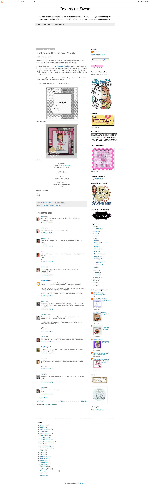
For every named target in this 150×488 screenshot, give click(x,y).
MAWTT (42, 450)
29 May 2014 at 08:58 (47, 394)
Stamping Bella (44, 462)
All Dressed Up (44, 205)
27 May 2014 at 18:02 (47, 246)
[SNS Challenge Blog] (102, 219)
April (96, 270)
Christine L (44, 314)
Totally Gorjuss (97, 339)
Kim (42, 374)
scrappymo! (44, 280)
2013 (94, 280)
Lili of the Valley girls (45, 448)
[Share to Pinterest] (64, 203)
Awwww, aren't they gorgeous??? (99, 261)
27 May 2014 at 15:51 (47, 222)
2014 (94, 226)
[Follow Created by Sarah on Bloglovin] (100, 61)
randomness (43, 475)
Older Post (84, 401)
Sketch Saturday (98, 293)
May (96, 238)
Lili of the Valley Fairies (46, 439)
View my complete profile (98, 54)
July (96, 233)
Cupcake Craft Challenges (101, 359)
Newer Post (40, 401)
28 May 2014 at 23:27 (47, 368)
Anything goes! (98, 265)
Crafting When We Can (100, 299)
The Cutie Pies (44, 466)
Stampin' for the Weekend (100, 353)
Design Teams (47, 24)
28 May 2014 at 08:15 (47, 341)
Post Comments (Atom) (50, 404)
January (97, 277)
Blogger (82, 483)
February (97, 275)
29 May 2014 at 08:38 (47, 382)
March (96, 272)
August (97, 231)
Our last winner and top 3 (99, 354)
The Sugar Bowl (98, 326)
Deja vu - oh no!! (98, 256)
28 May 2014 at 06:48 (47, 309)
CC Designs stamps (45, 429)
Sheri (42, 216)
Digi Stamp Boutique (45, 433)
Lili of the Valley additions (47, 442)
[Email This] (56, 203)
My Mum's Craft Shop (99, 312)
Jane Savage (45, 347)
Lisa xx (43, 336)
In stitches (97, 251)
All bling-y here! (98, 258)
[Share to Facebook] (62, 203)
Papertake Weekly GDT (55, 205)
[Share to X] (60, 203)
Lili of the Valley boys (45, 446)
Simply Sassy (43, 458)
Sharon (60, 68)
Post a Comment (43, 397)
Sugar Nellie (43, 464)
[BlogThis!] (58, 203)
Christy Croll (43, 431)
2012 (94, 282)
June (96, 236)
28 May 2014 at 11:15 (47, 353)
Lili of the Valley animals (46, 444)
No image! (97, 240)
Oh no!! (96, 267)
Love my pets (67, 165)
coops (43, 359)
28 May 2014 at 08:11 (47, 331)
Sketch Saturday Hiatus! (99, 294)
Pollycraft (42, 454)
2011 (94, 285)
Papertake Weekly (63, 66)
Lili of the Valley (44, 437)
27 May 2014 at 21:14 (47, 275)
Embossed (97, 246)
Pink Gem (42, 452)
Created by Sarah (75, 8)
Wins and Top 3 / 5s (58, 24)
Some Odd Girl (44, 460)
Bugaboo (42, 427)
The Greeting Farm (45, 469)
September (98, 228)
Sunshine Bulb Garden (97, 410)
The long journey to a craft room (48, 471)
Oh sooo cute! (98, 249)
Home (38, 24)
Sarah (42, 301)
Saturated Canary (45, 456)
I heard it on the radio (100, 254)
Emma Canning (44, 435)
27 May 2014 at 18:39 (47, 261)
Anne (42, 387)
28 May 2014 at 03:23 (47, 295)
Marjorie (43, 238)
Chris (42, 252)
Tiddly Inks (43, 473)
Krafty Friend (105, 314)
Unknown (96, 52)
